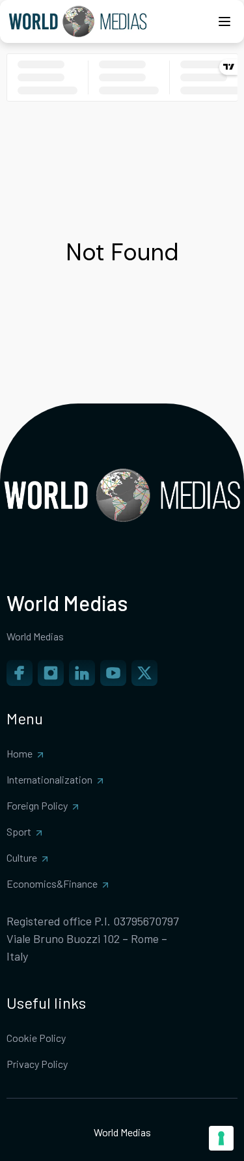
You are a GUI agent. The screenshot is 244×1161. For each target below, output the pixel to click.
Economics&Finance (52, 883)
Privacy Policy (37, 1064)
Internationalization (49, 779)
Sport (19, 831)
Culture (22, 857)
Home (20, 753)
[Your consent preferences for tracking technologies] (221, 1138)
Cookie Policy (36, 1037)
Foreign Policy (37, 805)
